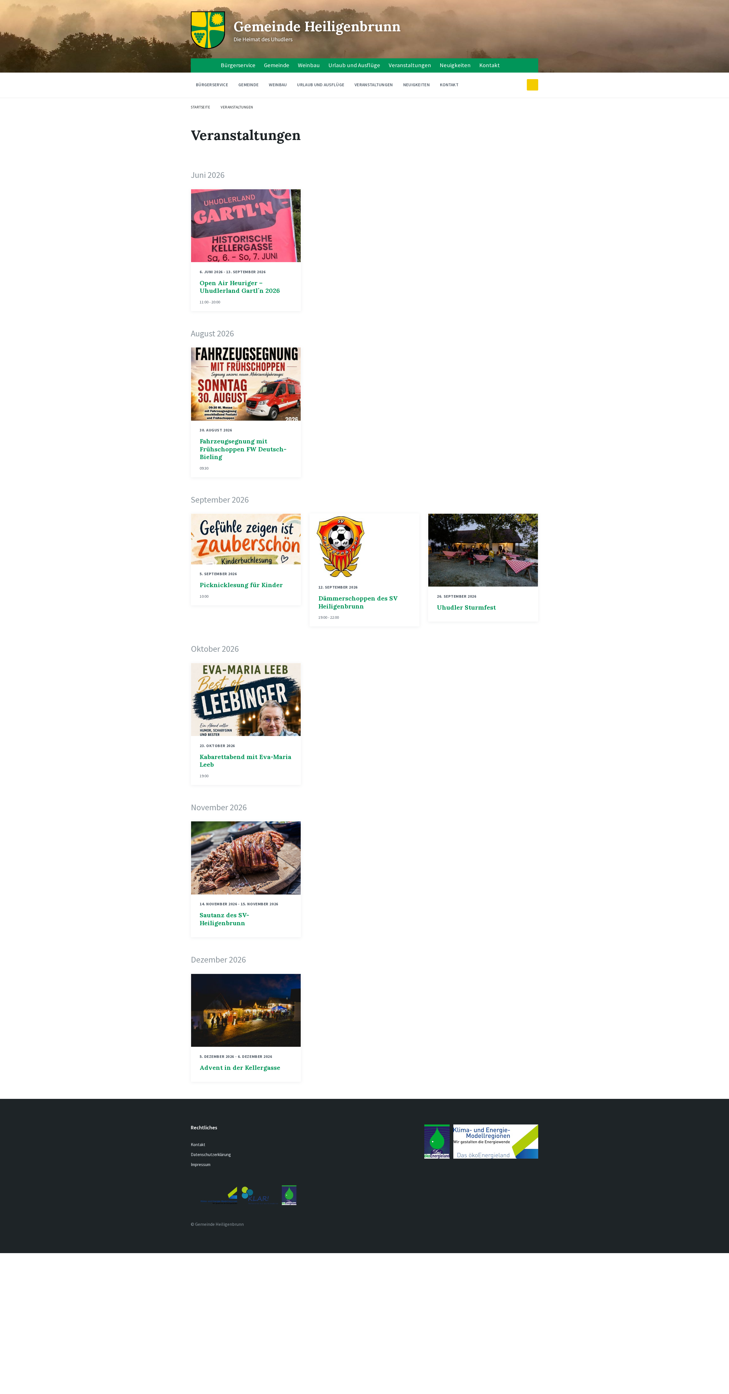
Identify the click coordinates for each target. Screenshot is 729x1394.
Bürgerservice (238, 65)
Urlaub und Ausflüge (354, 65)
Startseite (200, 107)
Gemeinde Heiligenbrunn (317, 26)
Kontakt (489, 65)
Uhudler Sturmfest (466, 607)
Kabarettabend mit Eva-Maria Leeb (245, 761)
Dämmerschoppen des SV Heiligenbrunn (358, 602)
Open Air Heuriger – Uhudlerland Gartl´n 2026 (240, 287)
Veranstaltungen (410, 65)
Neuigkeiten (455, 65)
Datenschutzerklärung (211, 1154)
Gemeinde (276, 65)
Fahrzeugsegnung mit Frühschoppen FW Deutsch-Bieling (243, 449)
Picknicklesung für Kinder (241, 585)
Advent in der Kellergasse (240, 1068)
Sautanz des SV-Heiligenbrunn (224, 919)
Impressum (200, 1164)
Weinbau (309, 65)
